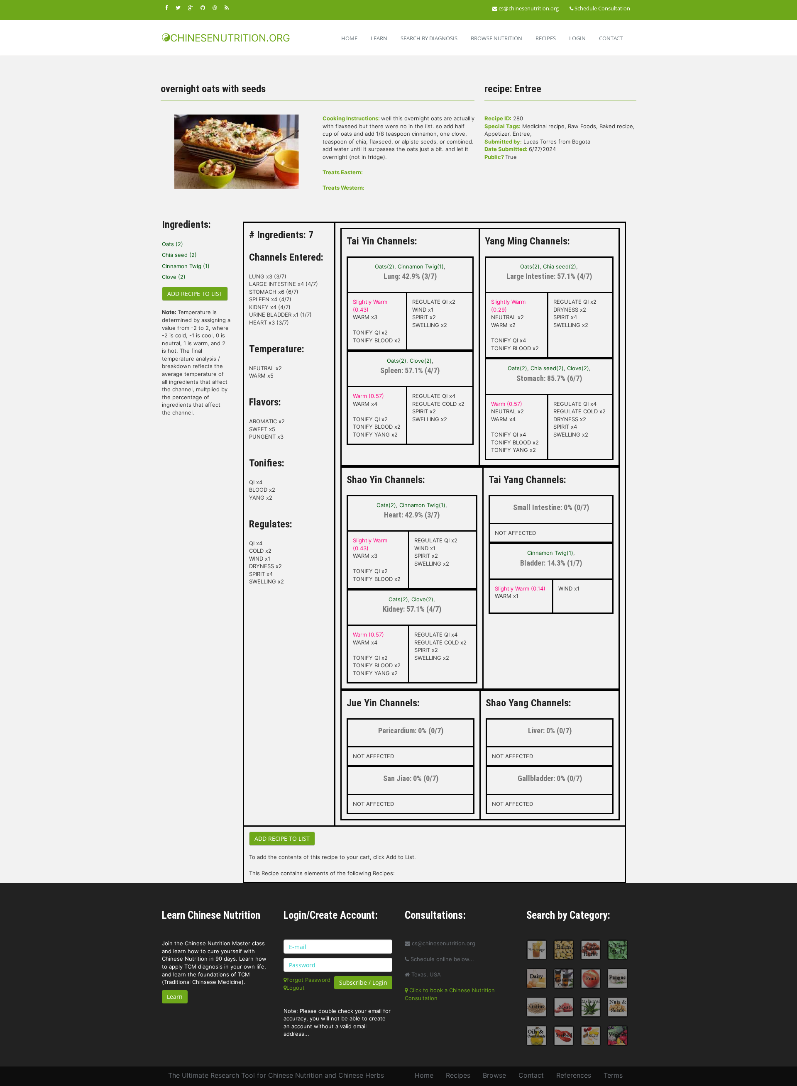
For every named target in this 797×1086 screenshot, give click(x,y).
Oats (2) (172, 244)
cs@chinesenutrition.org (528, 8)
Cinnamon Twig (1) (186, 266)
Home (349, 38)
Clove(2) (421, 360)
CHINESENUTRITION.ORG (230, 38)
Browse (494, 1075)
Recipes (545, 38)
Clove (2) (174, 276)
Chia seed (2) (179, 254)
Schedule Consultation (601, 8)
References (573, 1075)
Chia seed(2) (559, 266)
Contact (611, 38)
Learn (379, 38)
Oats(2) (384, 266)
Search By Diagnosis (429, 38)
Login (577, 38)
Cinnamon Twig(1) (421, 266)
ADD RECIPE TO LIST (194, 294)
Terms (613, 1075)
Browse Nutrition (496, 38)
